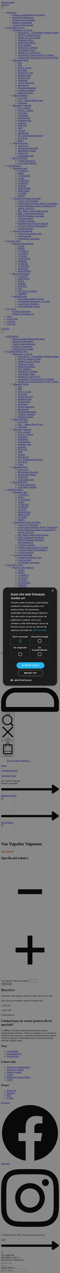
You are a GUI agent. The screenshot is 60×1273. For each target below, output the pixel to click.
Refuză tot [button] (30, 673)
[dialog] (30, 636)
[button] (21, 680)
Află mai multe (40, 630)
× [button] (52, 591)
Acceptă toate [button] (30, 665)
